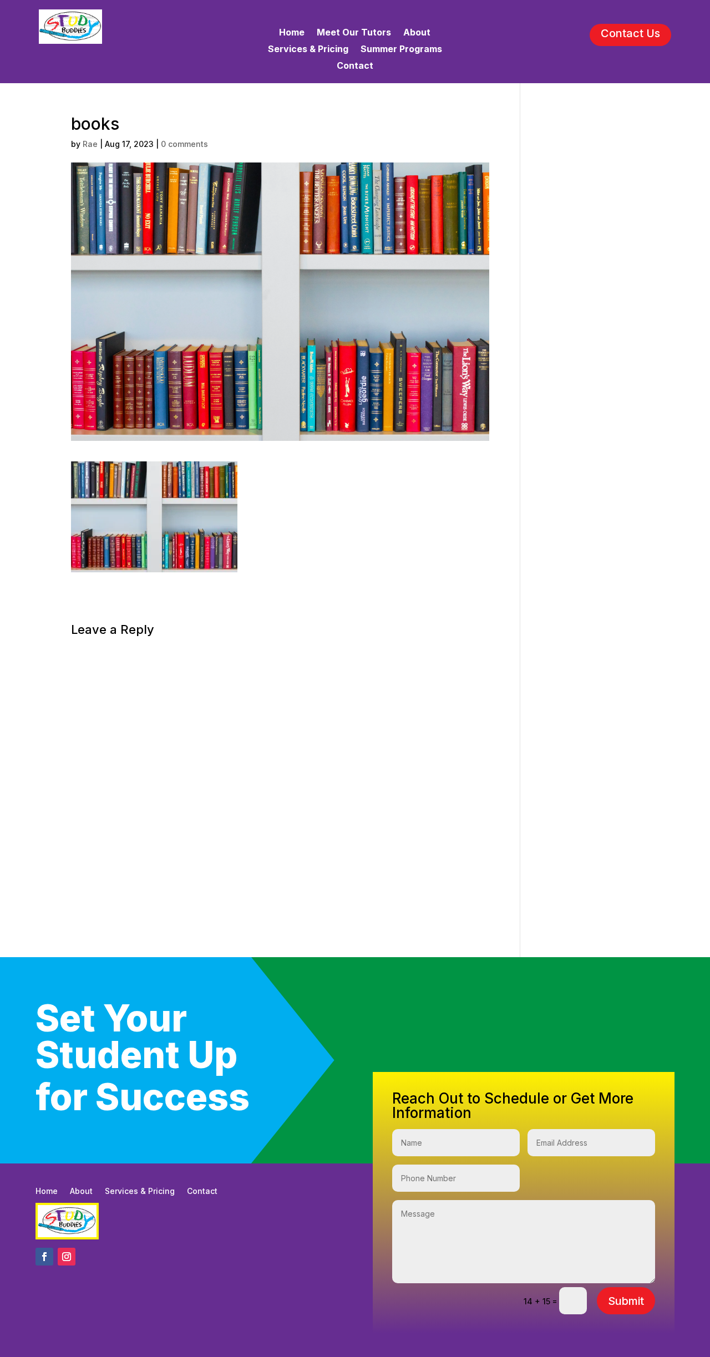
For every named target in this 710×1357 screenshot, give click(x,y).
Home (292, 33)
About (416, 33)
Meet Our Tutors (354, 33)
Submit (626, 1301)
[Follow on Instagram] (66, 1256)
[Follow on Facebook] (44, 1256)
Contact (355, 66)
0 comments (184, 144)
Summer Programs (401, 49)
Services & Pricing (308, 49)
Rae (90, 144)
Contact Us (630, 33)
